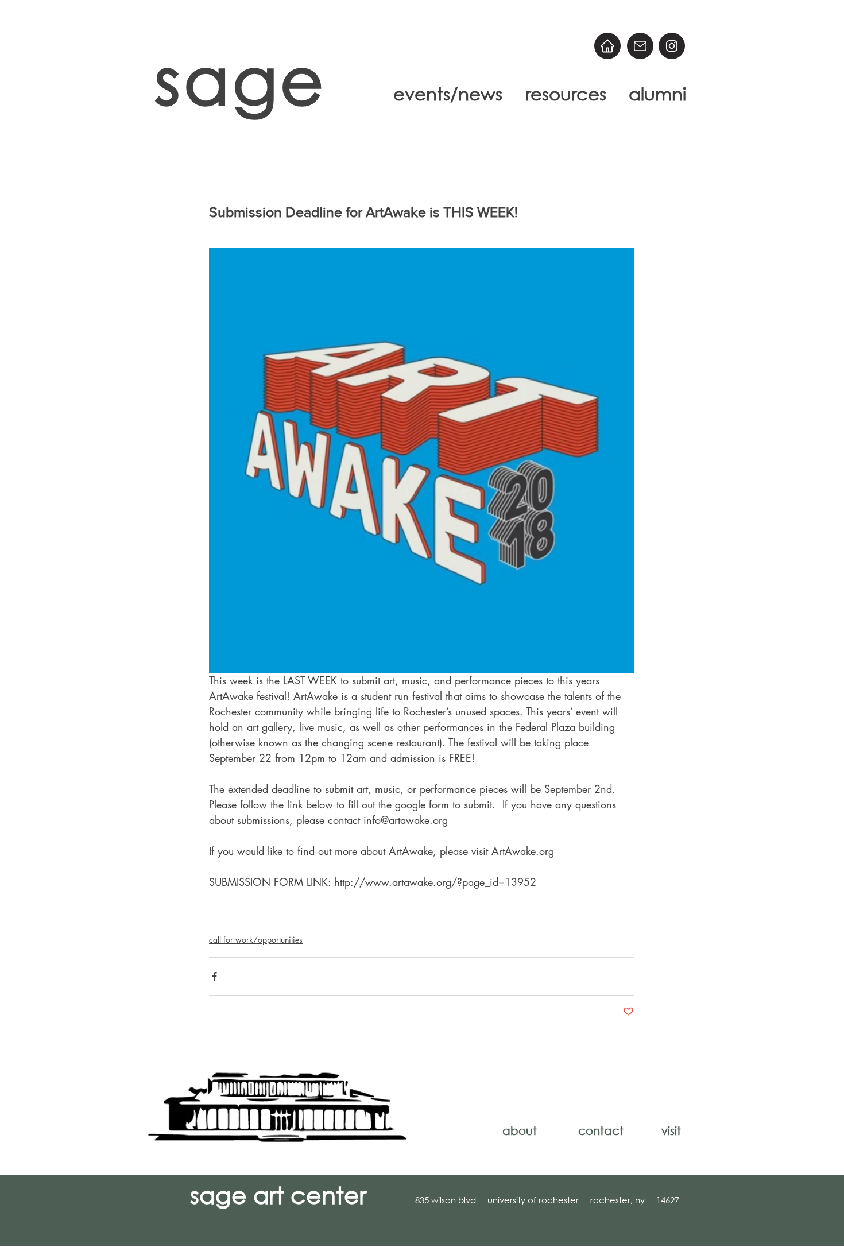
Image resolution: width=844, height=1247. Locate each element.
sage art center (278, 1194)
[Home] (607, 46)
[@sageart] (672, 46)
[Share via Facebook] (214, 976)
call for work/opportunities (256, 939)
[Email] (640, 46)
